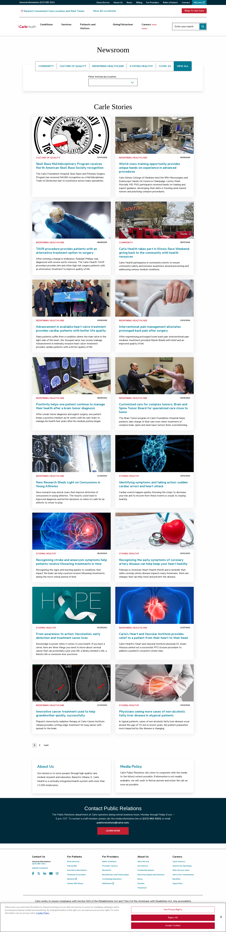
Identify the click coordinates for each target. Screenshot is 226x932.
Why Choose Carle (180, 870)
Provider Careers (110, 866)
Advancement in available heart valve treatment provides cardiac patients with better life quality (71, 329)
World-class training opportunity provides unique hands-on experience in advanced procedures (149, 168)
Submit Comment (40, 868)
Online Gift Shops (75, 883)
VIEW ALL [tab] (182, 66)
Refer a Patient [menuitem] (170, 2)
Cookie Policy (42, 913)
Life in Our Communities (183, 874)
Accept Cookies (173, 925)
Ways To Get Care (194, 10)
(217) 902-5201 (151, 818)
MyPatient (107, 883)
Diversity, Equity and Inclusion (150, 874)
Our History (142, 866)
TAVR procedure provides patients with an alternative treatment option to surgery (66, 251)
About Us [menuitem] (118, 2)
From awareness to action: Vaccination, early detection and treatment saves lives (68, 636)
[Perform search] (202, 26)
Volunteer (142, 888)
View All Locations (104, 11)
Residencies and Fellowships (115, 874)
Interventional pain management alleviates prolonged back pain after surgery (150, 329)
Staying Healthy (129, 476)
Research (106, 870)
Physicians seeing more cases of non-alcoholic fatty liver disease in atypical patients (152, 713)
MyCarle (71, 879)
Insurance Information (77, 870)
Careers (149, 26)
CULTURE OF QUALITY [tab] (73, 66)
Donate (140, 883)
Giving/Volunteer (123, 24)
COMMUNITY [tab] (46, 66)
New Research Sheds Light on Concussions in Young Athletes (68, 484)
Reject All (173, 917)
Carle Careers (178, 861)
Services (66, 24)
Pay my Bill (72, 866)
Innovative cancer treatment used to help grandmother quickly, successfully (65, 713)
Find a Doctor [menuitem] (103, 2)
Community (126, 242)
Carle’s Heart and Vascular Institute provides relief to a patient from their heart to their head (153, 636)
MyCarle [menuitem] (198, 2)
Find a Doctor (73, 861)
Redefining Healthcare (133, 157)
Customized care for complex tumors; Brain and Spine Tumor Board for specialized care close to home (153, 408)
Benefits (176, 879)
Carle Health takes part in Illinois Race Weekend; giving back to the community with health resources (154, 253)
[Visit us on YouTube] (51, 874)
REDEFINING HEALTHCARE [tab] (108, 66)
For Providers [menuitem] (152, 2)
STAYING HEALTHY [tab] (141, 66)
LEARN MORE (113, 830)
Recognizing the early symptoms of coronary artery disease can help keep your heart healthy (153, 562)
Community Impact (145, 870)
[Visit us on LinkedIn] (44, 874)
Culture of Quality (48, 157)
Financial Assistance (76, 874)
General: (37, 2)
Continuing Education (112, 879)
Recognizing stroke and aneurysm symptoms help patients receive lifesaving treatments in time (71, 562)
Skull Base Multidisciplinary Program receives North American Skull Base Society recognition (69, 166)
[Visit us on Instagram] (57, 874)
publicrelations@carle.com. (113, 822)
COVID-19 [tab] (165, 66)
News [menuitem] (129, 2)
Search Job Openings (182, 866)
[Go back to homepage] (27, 26)
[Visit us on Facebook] (33, 874)
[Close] (221, 916)
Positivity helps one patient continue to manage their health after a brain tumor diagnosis (70, 406)
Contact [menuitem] (186, 2)
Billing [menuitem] (139, 2)
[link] (71, 135)
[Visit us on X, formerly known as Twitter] (38, 874)
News (140, 879)
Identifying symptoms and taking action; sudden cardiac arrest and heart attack (153, 484)
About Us (45, 766)
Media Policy (131, 766)
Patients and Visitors (87, 26)
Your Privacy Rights (173, 909)
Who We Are (143, 861)
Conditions (46, 24)
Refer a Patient (109, 861)
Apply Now (177, 883)
